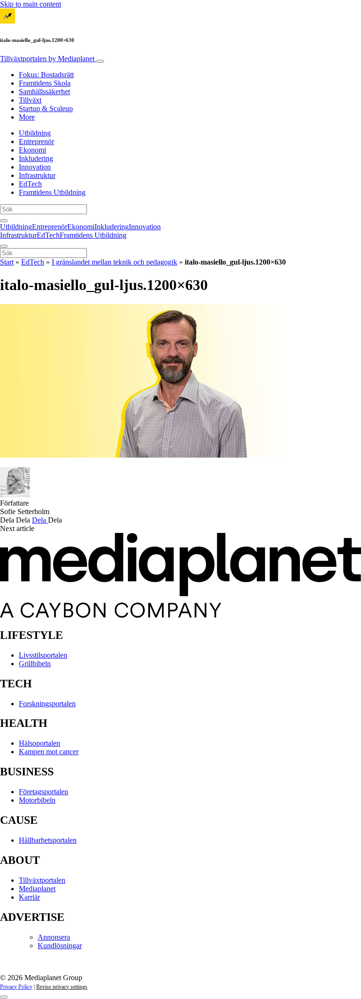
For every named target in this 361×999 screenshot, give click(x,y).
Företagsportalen (43, 792)
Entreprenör (36, 141)
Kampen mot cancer (48, 752)
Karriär (29, 897)
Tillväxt (30, 100)
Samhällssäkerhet (44, 92)
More (27, 117)
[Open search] (4, 220)
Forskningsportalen (47, 704)
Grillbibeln (35, 664)
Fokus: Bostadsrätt (46, 75)
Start (7, 262)
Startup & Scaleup (46, 109)
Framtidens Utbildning (52, 192)
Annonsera (54, 937)
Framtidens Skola (45, 83)
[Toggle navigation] (100, 61)
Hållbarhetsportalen (48, 840)
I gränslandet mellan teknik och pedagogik (114, 262)
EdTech (30, 184)
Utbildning (35, 133)
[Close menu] (4, 246)
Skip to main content (30, 4)
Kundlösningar (60, 946)
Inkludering (36, 158)
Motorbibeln (37, 800)
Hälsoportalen (39, 743)
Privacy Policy (16, 986)
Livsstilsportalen (43, 655)
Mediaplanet (37, 889)
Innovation (35, 167)
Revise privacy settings (61, 986)
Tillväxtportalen (47, 59)
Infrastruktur (37, 175)
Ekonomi (32, 150)
